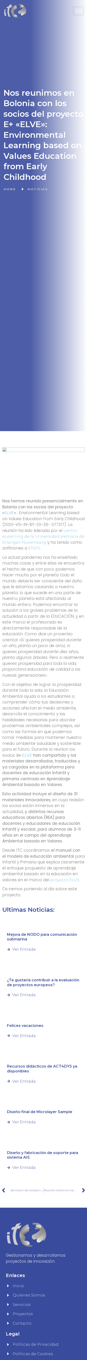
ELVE (9, 512)
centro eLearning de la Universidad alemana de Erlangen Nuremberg (43, 536)
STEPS (33, 548)
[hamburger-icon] (78, 11)
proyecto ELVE (64, 880)
